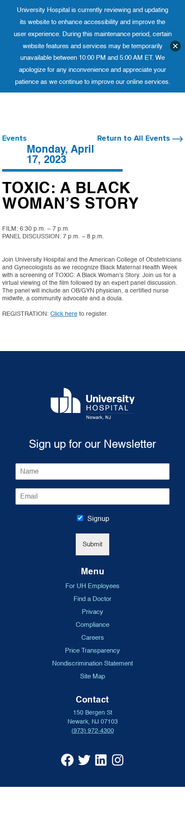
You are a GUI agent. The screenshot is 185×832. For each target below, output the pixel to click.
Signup (98, 518)
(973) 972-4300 (92, 731)
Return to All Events (134, 138)
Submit (92, 544)
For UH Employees (92, 586)
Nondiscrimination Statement (92, 663)
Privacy (92, 612)
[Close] (175, 46)
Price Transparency (92, 650)
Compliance (92, 624)
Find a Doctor (92, 599)
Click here (63, 314)
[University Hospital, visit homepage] (93, 403)
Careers (92, 637)
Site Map (92, 676)
